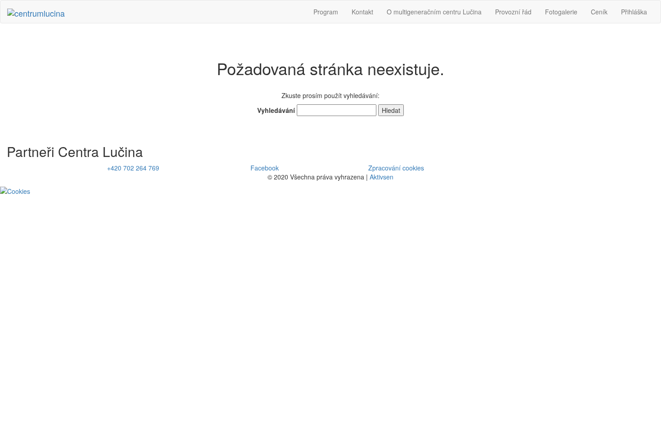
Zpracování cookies (396, 167)
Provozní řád (513, 11)
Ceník (599, 11)
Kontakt (362, 11)
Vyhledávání (276, 110)
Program (325, 11)
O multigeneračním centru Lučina (434, 11)
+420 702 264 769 (133, 167)
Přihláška (634, 11)
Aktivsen (381, 176)
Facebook (264, 167)
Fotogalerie (561, 11)
